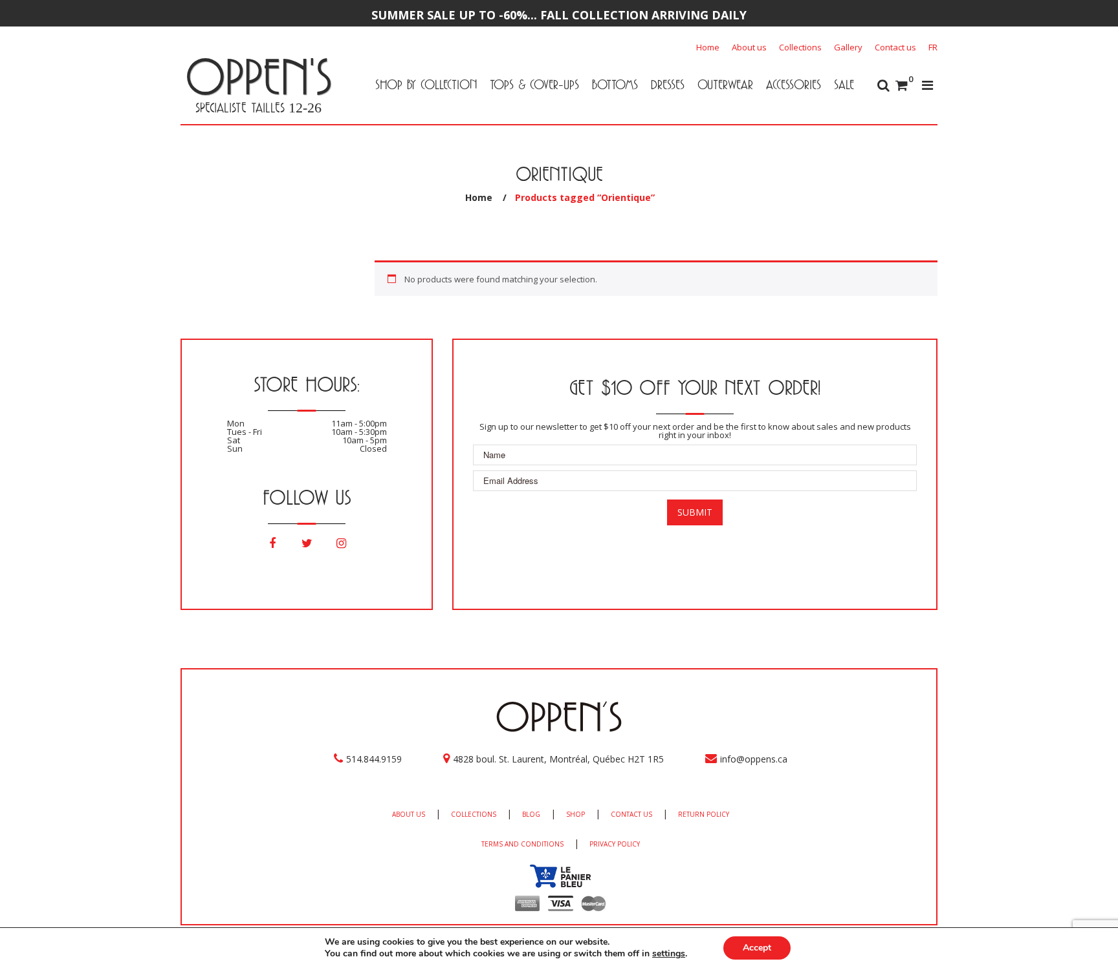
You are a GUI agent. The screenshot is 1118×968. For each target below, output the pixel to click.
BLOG (531, 814)
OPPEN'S (258, 76)
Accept (757, 948)
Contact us (895, 47)
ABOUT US (408, 814)
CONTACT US (631, 814)
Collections (800, 47)
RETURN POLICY (703, 814)
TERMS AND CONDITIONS (522, 843)
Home (707, 47)
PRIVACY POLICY (614, 843)
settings (668, 954)
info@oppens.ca (753, 759)
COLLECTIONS (473, 814)
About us (749, 47)
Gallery (848, 47)
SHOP (575, 814)
